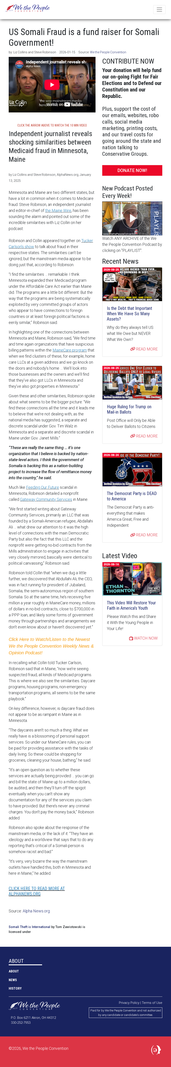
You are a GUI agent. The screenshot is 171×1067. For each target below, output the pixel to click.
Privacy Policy (129, 1003)
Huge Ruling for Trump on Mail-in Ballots (129, 409)
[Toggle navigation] (159, 9)
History (15, 988)
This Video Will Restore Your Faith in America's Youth (131, 605)
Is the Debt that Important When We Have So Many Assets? (129, 314)
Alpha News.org (36, 911)
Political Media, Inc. (156, 1051)
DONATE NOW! (132, 170)
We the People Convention (27, 9)
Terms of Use (152, 1003)
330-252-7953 (21, 1023)
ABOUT (14, 971)
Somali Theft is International (29, 927)
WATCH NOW (145, 638)
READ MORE (146, 349)
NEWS (13, 980)
